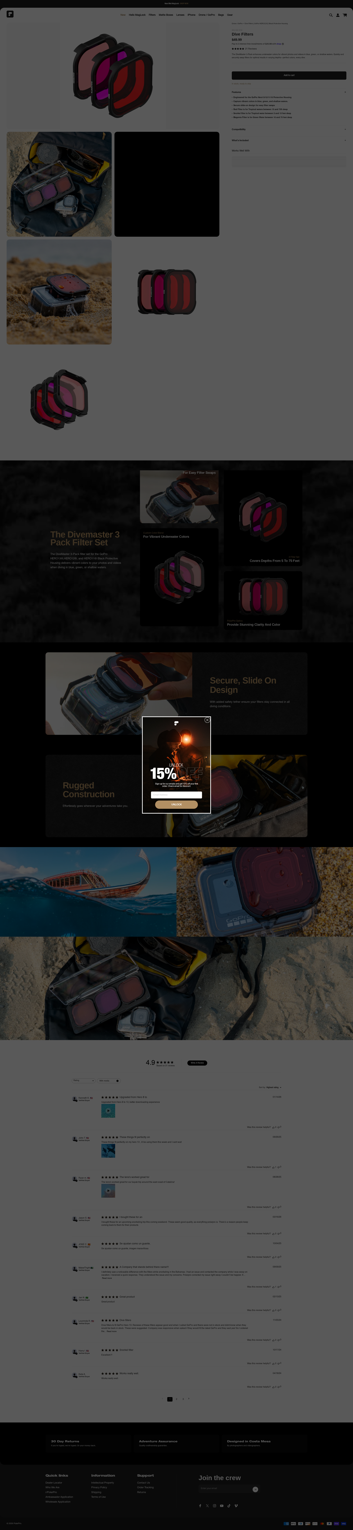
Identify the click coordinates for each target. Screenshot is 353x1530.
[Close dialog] (207, 720)
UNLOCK (176, 804)
